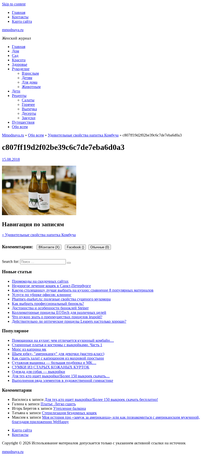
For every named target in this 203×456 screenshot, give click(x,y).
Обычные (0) (99, 247)
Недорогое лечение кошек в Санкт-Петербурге (51, 286)
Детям (27, 78)
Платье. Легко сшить (58, 404)
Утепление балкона (69, 408)
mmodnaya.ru (13, 30)
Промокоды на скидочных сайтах (40, 281)
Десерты (29, 113)
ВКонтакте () (49, 247)
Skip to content (13, 4)
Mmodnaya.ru (13, 135)
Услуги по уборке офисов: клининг (42, 295)
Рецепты (19, 95)
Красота (18, 60)
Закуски (28, 118)
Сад (15, 55)
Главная (18, 12)
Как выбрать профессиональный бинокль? (48, 303)
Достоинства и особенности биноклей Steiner (50, 308)
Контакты (20, 17)
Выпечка (29, 109)
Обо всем (20, 127)
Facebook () (75, 247)
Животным (31, 87)
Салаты (28, 100)
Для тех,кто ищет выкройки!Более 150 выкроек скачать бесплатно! (101, 399)
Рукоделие (20, 69)
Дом (15, 51)
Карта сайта (22, 21)
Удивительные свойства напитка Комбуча (83, 135)
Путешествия (23, 122)
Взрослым (30, 73)
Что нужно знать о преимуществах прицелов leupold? (57, 317)
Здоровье (19, 64)
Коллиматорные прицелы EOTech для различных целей (59, 312)
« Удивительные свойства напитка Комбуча (39, 235)
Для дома (29, 82)
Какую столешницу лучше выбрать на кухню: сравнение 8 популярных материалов (82, 290)
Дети (16, 91)
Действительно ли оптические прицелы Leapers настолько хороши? (69, 321)
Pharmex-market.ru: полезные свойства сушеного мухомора (61, 299)
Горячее (28, 104)
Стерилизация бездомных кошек (69, 413)
